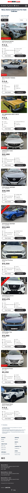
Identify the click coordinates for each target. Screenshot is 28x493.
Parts (16, 443)
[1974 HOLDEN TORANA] (14, 67)
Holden (2, 441)
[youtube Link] (4, 458)
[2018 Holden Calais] (14, 140)
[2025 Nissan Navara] (14, 31)
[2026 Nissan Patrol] (14, 394)
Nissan (2, 439)
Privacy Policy (17, 452)
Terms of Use (17, 454)
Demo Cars (3, 447)
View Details (8, 55)
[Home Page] (14, 1)
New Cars (3, 445)
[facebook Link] (2, 458)
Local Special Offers (5, 453)
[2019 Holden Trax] (14, 322)
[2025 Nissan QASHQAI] (14, 213)
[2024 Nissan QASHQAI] (14, 177)
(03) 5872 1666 (7, 467)
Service (16, 439)
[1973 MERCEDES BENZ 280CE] (14, 104)
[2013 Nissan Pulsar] (14, 358)
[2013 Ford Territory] (14, 250)
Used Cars (3, 449)
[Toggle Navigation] (26, 5)
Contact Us (20, 55)
